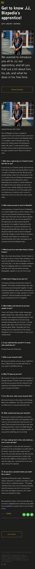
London (9, 558)
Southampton (16, 560)
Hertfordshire (6, 561)
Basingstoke (5, 557)
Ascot (3, 558)
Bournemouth (19, 558)
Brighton (24, 557)
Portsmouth (5, 560)
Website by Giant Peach (24, 552)
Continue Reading (17, 90)
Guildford (16, 555)
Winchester (16, 557)
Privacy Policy (6, 555)
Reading (25, 560)
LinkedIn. (9, 508)
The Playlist (11, 534)
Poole (23, 555)
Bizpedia (17, 24)
